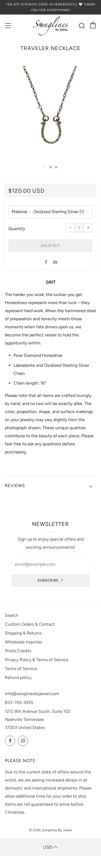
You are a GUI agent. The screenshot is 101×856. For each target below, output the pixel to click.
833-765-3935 (19, 702)
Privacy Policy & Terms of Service (36, 659)
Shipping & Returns (23, 633)
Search (11, 615)
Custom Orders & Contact (30, 624)
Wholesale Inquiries (23, 641)
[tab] (45, 167)
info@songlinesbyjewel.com (32, 693)
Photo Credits (18, 650)
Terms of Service (21, 668)
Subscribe (48, 580)
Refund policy (18, 677)
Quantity (16, 228)
